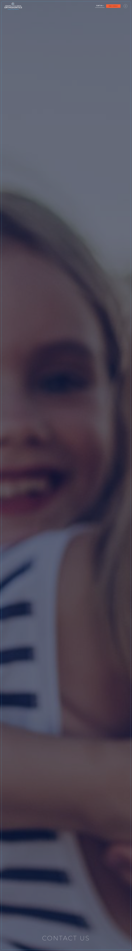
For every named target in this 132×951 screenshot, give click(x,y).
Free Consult (113, 6)
